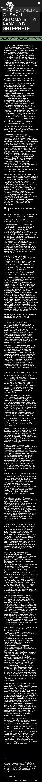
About (35, 780)
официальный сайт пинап (13, 410)
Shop (30, 780)
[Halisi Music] (7, 6)
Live (20, 780)
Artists (25, 780)
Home (15, 780)
